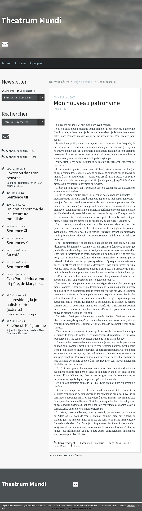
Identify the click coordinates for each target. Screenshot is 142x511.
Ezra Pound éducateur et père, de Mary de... (26, 281)
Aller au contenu (10, 3)
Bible (63, 446)
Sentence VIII (18, 266)
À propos (36, 63)
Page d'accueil (83, 82)
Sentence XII (17, 197)
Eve (125, 443)
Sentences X (17, 242)
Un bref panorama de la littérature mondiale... (25, 213)
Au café (13, 254)
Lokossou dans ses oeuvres (23, 175)
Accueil (6, 63)
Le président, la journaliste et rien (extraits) (24, 304)
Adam (119, 443)
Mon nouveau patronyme (87, 103)
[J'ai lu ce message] (138, 505)
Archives (20, 63)
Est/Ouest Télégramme (26, 325)
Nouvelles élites (59, 82)
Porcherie (99, 443)
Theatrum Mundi (32, 20)
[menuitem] (8, 63)
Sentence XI (17, 230)
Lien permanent (66, 443)
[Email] (5, 44)
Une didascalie (106, 82)
